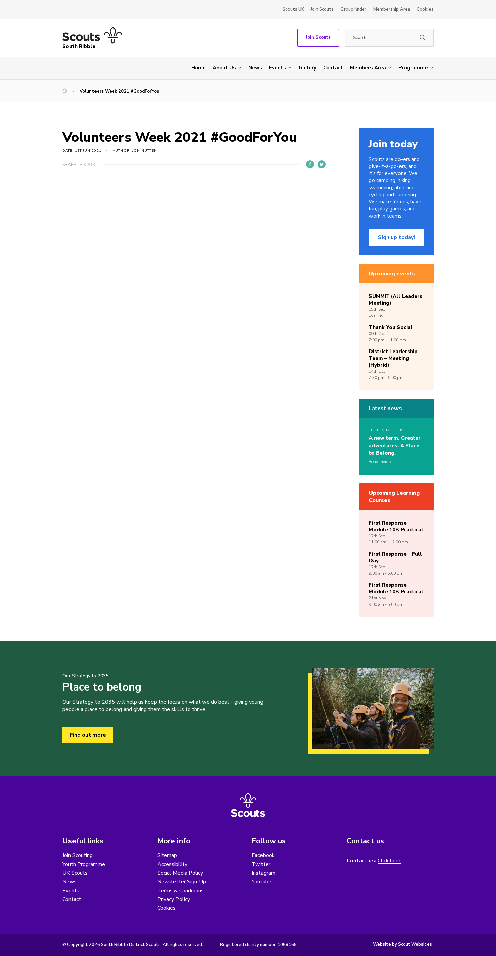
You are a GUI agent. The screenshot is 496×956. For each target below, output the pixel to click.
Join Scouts (322, 9)
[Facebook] (310, 164)
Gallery (307, 67)
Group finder (353, 9)
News (255, 67)
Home (198, 67)
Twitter (261, 864)
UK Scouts (75, 873)
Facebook (263, 855)
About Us (224, 67)
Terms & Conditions (180, 890)
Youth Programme (83, 864)
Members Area (368, 67)
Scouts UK (293, 9)
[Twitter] (322, 164)
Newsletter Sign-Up (181, 881)
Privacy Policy (173, 899)
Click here (389, 861)
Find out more (88, 735)
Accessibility (172, 864)
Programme (413, 67)
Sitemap (167, 855)
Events (277, 67)
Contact (333, 67)
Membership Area (391, 9)
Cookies (425, 9)
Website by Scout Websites (402, 944)
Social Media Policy (180, 873)
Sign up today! (396, 237)
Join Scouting (77, 855)
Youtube (261, 881)
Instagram (263, 873)
